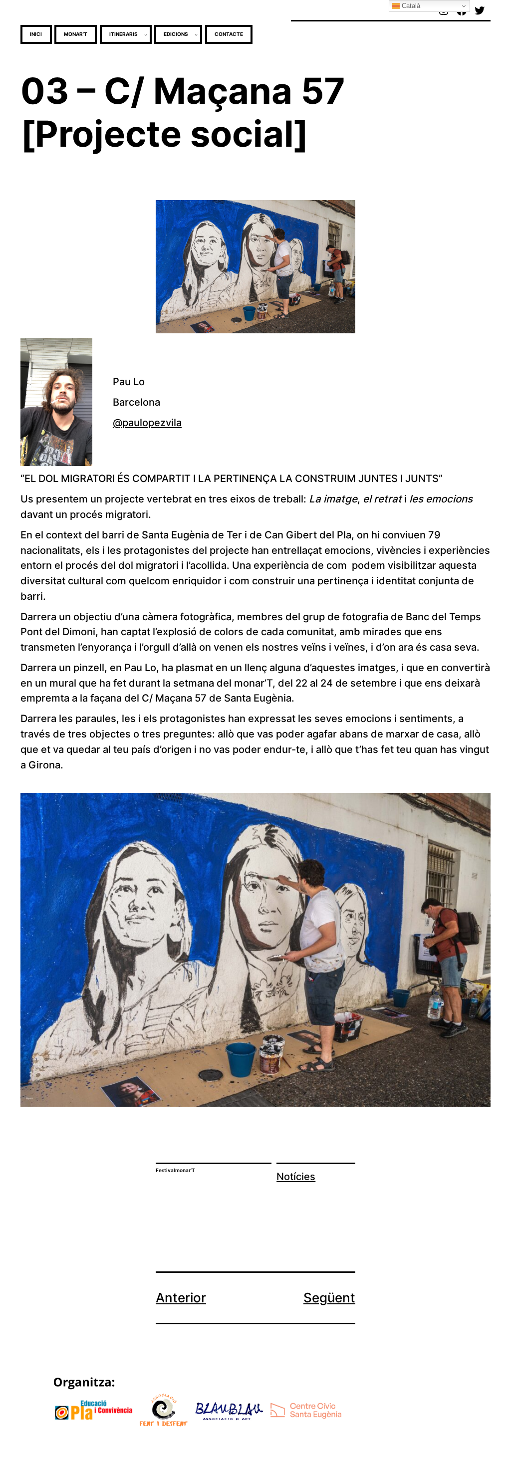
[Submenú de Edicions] (196, 34)
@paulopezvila (147, 422)
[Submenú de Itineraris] (145, 34)
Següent (329, 1297)
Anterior (181, 1297)
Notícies (295, 1176)
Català (410, 5)
